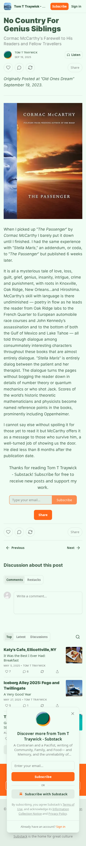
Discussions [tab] (38, 637)
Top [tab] (9, 637)
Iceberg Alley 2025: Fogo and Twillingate (31, 685)
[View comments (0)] (19, 67)
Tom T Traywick (26, 52)
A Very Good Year (17, 694)
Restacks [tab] (34, 580)
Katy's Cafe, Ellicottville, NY (30, 649)
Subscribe (59, 6)
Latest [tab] (21, 637)
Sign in (76, 6)
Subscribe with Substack (46, 794)
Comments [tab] (14, 580)
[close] (72, 713)
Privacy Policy (57, 814)
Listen (75, 55)
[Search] (77, 636)
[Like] (8, 67)
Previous (17, 548)
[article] (43, 660)
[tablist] (23, 579)
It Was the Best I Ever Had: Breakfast (24, 657)
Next (71, 548)
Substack (20, 836)
